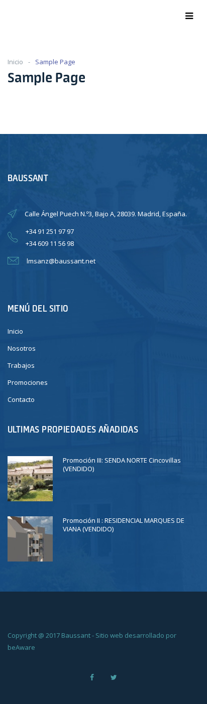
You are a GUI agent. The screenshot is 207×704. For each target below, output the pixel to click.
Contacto (21, 399)
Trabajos (21, 365)
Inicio (15, 61)
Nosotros (22, 348)
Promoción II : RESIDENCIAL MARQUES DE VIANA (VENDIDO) (123, 524)
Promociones (28, 382)
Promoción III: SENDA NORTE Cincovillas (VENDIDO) (122, 464)
